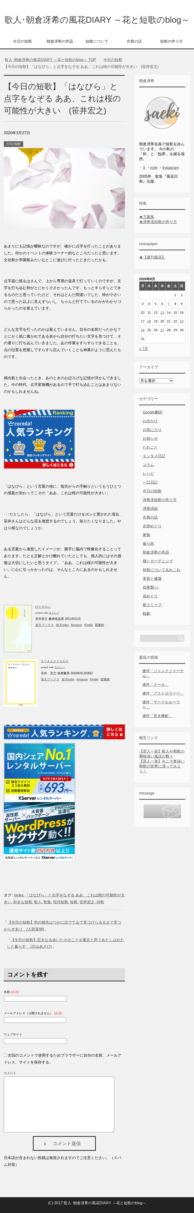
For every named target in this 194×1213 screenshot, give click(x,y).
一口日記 (150, 482)
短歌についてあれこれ (162, 570)
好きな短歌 (22, 902)
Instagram (170, 168)
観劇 (146, 614)
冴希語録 (150, 509)
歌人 (38, 902)
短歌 (74, 902)
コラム (148, 465)
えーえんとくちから (55, 661)
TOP (50, 60)
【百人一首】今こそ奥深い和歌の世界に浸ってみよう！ (162, 766)
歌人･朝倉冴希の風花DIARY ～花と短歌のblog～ (97, 20)
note (154, 168)
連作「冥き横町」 (157, 716)
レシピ (148, 474)
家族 (146, 535)
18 (149, 321)
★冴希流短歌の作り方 (158, 222)
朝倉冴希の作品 (60, 41)
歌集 (47, 902)
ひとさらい (43, 607)
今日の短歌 (22, 41)
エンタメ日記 (154, 456)
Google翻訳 (153, 412)
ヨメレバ (53, 613)
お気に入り (152, 430)
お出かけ (150, 421)
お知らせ (150, 439)
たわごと (150, 447)
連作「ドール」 (155, 685)
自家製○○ (151, 587)
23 (182, 321)
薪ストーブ (152, 605)
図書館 (99, 625)
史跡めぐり (152, 526)
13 (162, 312)
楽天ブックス (44, 625)
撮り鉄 (148, 544)
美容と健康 (152, 579)
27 (162, 330)
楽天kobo (62, 625)
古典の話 (134, 41)
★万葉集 (146, 217)
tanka (18, 895)
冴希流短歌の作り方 (160, 500)
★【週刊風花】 (152, 257)
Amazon (76, 625)
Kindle (88, 625)
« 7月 (143, 349)
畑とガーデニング (158, 561)
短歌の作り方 (171, 41)
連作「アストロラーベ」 (163, 693)
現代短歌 (60, 902)
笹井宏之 (87, 902)
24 (143, 330)
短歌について (97, 41)
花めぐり (150, 596)
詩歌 (100, 902)
